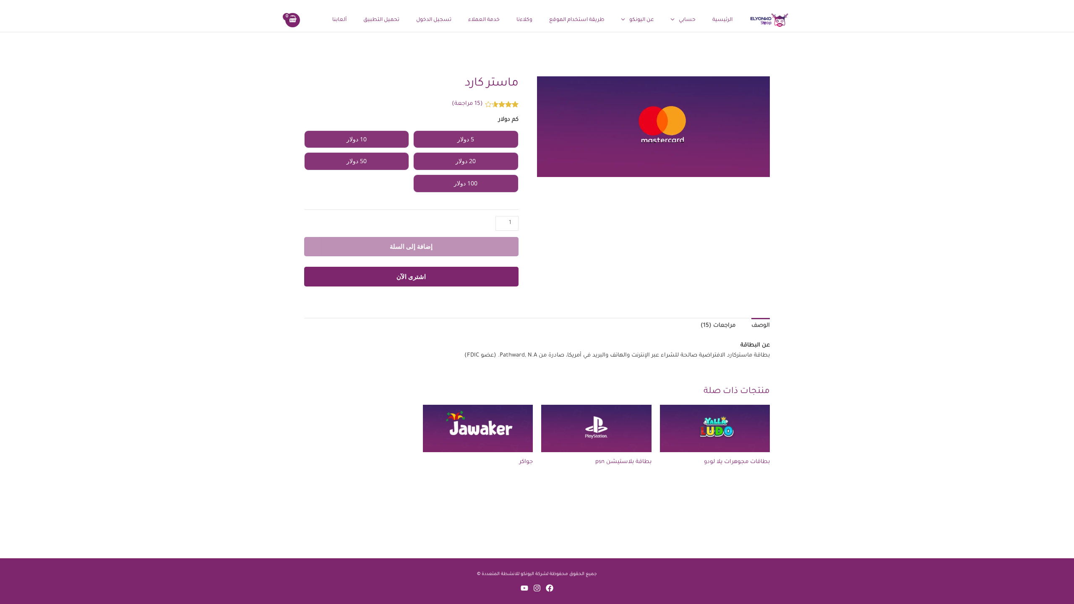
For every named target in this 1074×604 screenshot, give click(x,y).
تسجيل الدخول (433, 20)
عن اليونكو (641, 20)
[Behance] (524, 588)
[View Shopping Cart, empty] (292, 20)
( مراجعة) (467, 104)
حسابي (687, 20)
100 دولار (465, 183)
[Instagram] (537, 588)
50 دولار (357, 161)
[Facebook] (549, 588)
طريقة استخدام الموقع (577, 20)
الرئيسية (722, 20)
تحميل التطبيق (381, 20)
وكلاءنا (524, 20)
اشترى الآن (411, 276)
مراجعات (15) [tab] (718, 326)
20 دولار (466, 161)
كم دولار (508, 120)
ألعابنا (339, 20)
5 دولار (465, 139)
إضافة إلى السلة (411, 246)
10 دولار (357, 139)
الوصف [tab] (760, 326)
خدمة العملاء (484, 20)
